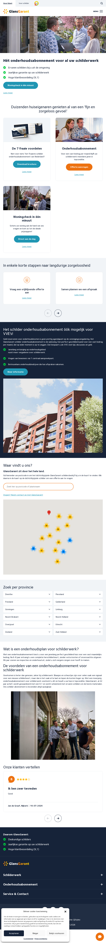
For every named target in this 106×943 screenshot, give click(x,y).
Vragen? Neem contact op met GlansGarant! (23, 495)
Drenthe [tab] (9, 594)
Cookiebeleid (28, 939)
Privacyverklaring (41, 939)
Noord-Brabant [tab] (11, 617)
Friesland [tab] (9, 602)
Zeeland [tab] (8, 632)
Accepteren (14, 933)
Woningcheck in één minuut (20, 85)
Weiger (35, 933)
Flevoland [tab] (60, 594)
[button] (49, 512)
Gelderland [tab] (60, 602)
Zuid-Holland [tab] (61, 632)
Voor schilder (24, 3)
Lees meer (8, 93)
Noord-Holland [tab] (62, 617)
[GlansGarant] (16, 11)
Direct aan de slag (26, 239)
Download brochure (26, 164)
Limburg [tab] (59, 609)
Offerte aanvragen (79, 167)
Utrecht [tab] (59, 624)
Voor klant (7, 3)
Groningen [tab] (9, 609)
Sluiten (98, 856)
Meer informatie (15, 372)
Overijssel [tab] (9, 624)
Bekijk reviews (36, 3)
